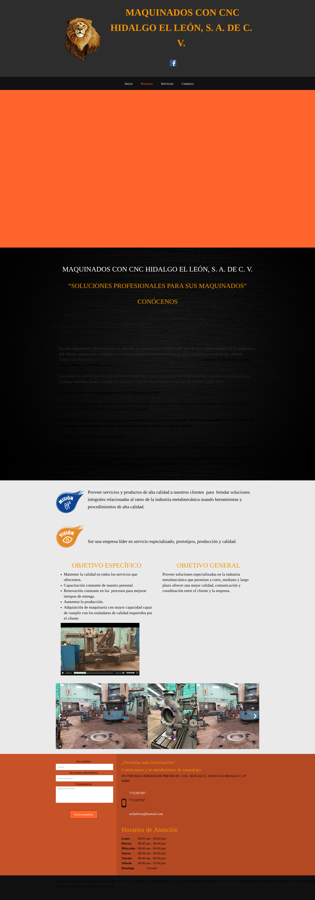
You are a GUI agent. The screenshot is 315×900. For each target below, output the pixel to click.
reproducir (63, 673)
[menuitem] (129, 84)
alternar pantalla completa (137, 673)
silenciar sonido (123, 673)
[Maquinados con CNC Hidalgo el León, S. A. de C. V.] (79, 38)
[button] (122, 717)
